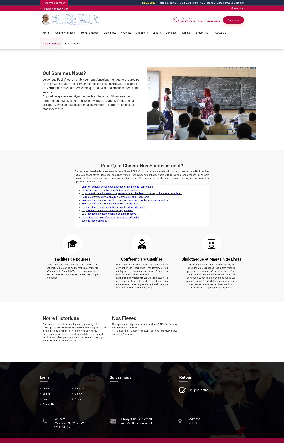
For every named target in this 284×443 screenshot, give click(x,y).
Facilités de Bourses (72, 259)
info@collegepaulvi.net (56, 8)
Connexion (233, 19)
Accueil (46, 32)
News (78, 399)
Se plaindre (142, 32)
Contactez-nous (73, 43)
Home (46, 388)
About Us (79, 388)
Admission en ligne (65, 32)
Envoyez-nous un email (136, 419)
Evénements (109, 32)
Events (46, 399)
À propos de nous (51, 43)
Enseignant (171, 32)
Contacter (59, 419)
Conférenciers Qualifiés (142, 259)
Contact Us (48, 404)
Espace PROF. (203, 32)
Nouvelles (126, 32)
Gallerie (157, 32)
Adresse (194, 419)
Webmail (186, 32)
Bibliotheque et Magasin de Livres (211, 259)
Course (46, 393)
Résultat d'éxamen (89, 32)
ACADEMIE (221, 32)
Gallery (78, 393)
